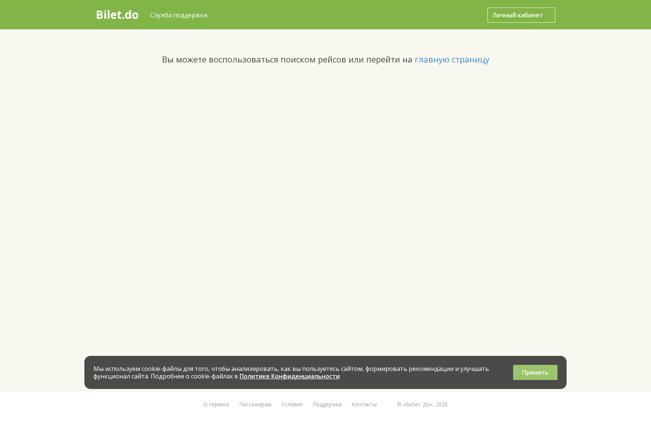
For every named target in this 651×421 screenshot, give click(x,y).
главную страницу (452, 59)
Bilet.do (117, 14)
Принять (535, 372)
